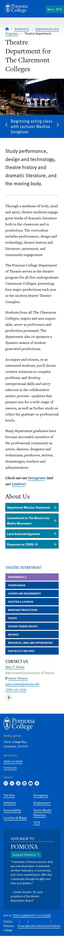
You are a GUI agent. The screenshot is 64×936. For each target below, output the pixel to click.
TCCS (36, 822)
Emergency (40, 795)
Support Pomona (24, 854)
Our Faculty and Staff (21, 651)
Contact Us (10, 767)
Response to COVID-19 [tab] (22, 544)
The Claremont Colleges (32, 915)
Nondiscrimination (37, 926)
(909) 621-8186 (15, 690)
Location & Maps (15, 817)
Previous (6, 125)
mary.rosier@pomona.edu (22, 684)
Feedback (54, 926)
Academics (22, 28)
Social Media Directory (42, 812)
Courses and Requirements (24, 593)
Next (57, 125)
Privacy (22, 926)
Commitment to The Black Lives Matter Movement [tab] (28, 520)
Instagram (36, 477)
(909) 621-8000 (13, 761)
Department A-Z (17, 577)
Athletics (10, 802)
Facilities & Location (20, 602)
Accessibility (12, 810)
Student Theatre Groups (23, 626)
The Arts (9, 795)
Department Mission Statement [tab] (28, 507)
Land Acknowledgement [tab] (23, 533)
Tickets (12, 618)
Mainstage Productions (22, 610)
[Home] (16, 8)
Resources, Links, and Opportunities (30, 643)
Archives (13, 634)
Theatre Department (23, 567)
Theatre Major (16, 585)
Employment (42, 802)
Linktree (18, 483)
